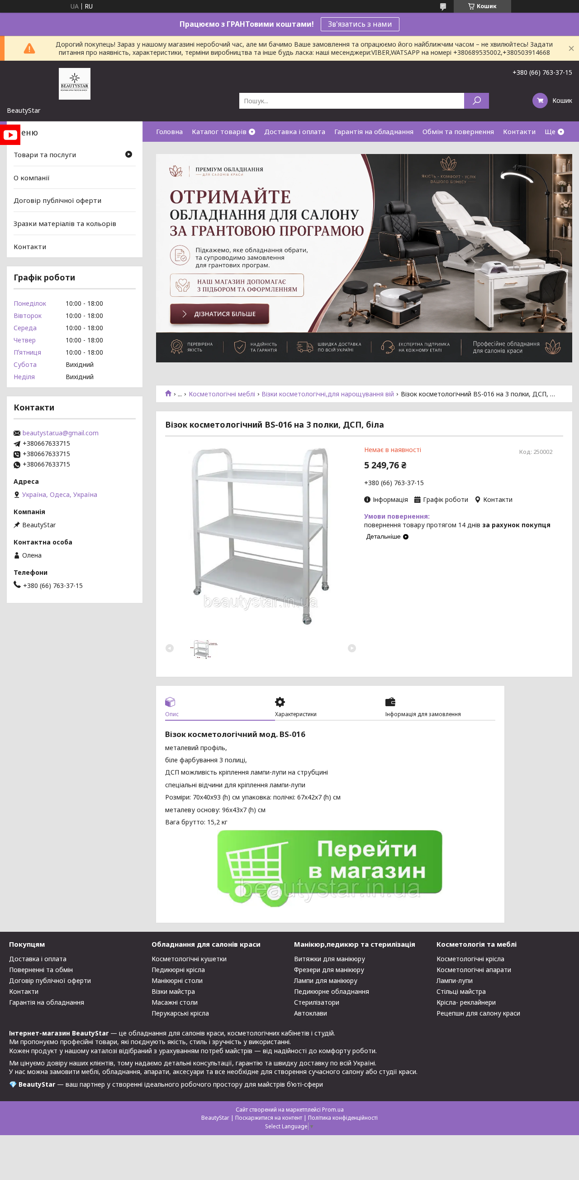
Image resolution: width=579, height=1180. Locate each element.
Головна (169, 131)
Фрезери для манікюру (329, 969)
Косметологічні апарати (474, 969)
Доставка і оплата (294, 131)
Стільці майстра (461, 991)
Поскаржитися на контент (268, 1118)
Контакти (519, 131)
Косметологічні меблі (222, 394)
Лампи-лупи (455, 980)
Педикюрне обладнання (331, 991)
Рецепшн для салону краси (478, 1013)
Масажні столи (175, 1002)
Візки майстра (173, 991)
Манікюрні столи (177, 980)
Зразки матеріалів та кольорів (65, 223)
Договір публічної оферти (57, 200)
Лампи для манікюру (325, 980)
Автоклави (310, 1013)
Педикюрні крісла (178, 969)
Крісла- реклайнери (466, 1002)
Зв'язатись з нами (360, 24)
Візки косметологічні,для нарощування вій (327, 394)
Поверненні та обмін (41, 969)
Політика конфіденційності (343, 1118)
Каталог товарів (219, 131)
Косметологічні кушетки (189, 958)
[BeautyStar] (74, 83)
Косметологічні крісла (470, 958)
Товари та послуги (45, 154)
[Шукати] (476, 101)
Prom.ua (333, 1109)
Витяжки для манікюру (329, 958)
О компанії (32, 177)
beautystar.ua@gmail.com (61, 433)
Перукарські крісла (180, 1013)
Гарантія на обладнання (373, 131)
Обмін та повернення (458, 131)
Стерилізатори (316, 1002)
